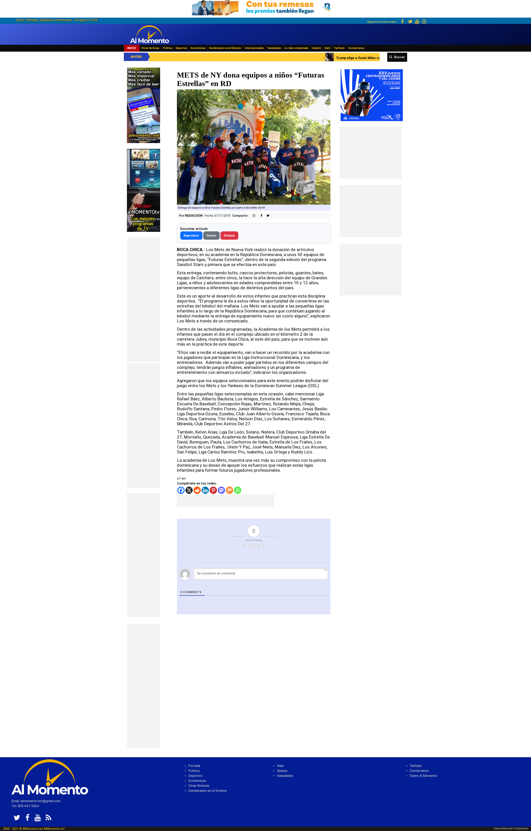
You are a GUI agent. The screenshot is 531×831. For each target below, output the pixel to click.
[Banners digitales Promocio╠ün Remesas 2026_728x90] (265, 7)
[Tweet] (266, 215)
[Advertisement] (143, 299)
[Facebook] (181, 490)
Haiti (280, 766)
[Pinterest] (213, 490)
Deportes (181, 48)
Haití (327, 48)
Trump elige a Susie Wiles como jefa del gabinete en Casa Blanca (307, 58)
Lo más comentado (296, 48)
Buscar (399, 57)
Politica (194, 771)
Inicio (131, 48)
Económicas (198, 48)
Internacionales (254, 48)
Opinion (282, 771)
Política (167, 48)
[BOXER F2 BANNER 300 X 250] (372, 95)
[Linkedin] (205, 490)
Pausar (211, 235)
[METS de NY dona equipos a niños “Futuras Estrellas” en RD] (254, 147)
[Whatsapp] (237, 490)
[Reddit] (197, 490)
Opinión (316, 48)
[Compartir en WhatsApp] (252, 215)
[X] (189, 490)
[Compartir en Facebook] (259, 215)
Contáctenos (356, 48)
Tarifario (339, 48)
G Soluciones (520, 828)
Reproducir (191, 235)
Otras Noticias (150, 48)
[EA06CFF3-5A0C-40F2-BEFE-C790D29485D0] (143, 190)
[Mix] (229, 490)
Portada (194, 766)
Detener (229, 235)
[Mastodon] (221, 490)
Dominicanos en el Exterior (225, 48)
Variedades (274, 48)
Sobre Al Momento (423, 776)
